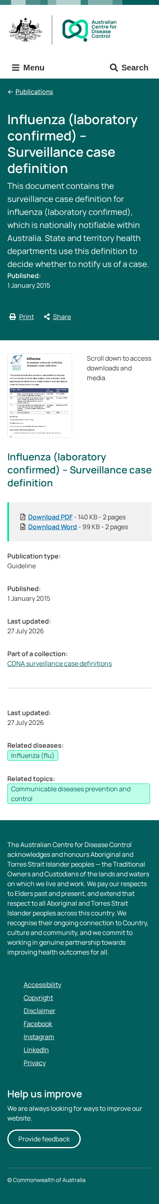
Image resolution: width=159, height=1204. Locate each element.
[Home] (65, 30)
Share (62, 316)
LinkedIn (36, 1049)
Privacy (35, 1062)
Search (134, 67)
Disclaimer (39, 1010)
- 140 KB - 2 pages (77, 516)
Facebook (38, 1023)
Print (26, 316)
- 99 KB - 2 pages (78, 526)
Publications (34, 92)
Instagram (39, 1036)
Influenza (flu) (33, 755)
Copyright (38, 997)
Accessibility (42, 984)
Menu (32, 67)
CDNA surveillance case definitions (59, 663)
